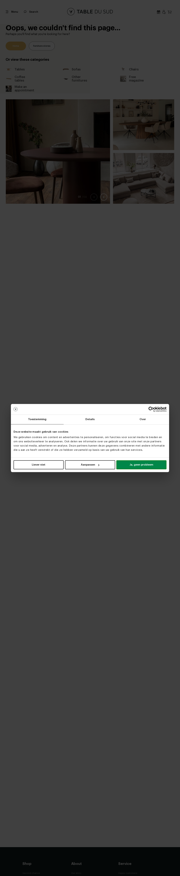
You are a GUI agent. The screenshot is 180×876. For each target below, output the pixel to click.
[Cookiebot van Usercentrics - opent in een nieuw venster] (151, 409)
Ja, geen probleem (141, 464)
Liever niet (38, 464)
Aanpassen (88, 464)
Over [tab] (143, 419)
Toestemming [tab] (37, 419)
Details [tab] (90, 419)
